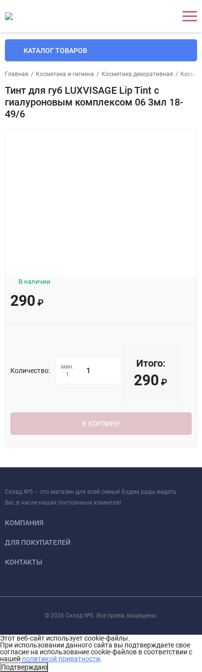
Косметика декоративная (137, 74)
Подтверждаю (24, 667)
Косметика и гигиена (65, 74)
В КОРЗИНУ (101, 424)
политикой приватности (61, 659)
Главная (16, 74)
